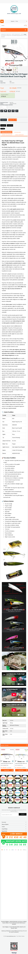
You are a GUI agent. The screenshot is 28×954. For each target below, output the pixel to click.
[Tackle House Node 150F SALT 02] (7, 755)
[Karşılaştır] (13, 111)
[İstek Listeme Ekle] (9, 111)
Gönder (22, 814)
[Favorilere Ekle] (5, 111)
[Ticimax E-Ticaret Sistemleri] (14, 953)
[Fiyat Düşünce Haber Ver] (16, 111)
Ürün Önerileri (19, 134)
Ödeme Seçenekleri (7, 134)
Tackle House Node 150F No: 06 (21, 763)
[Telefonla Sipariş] (1, 111)
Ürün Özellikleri (6, 132)
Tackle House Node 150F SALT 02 (7, 763)
